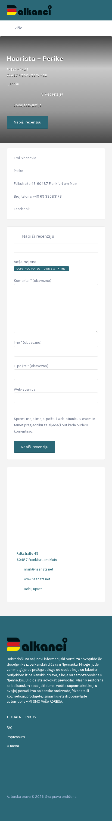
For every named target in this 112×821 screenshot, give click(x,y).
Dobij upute (33, 589)
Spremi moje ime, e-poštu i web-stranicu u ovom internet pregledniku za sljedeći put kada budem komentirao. (55, 425)
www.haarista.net (37, 579)
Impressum (16, 737)
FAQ (10, 728)
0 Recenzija (52, 94)
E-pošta (31, 366)
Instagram (29, 807)
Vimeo (38, 807)
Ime (28, 342)
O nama (13, 746)
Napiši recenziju (27, 122)
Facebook (12, 807)
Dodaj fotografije (27, 105)
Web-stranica (24, 389)
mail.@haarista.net (38, 569)
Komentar (32, 281)
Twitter (20, 807)
